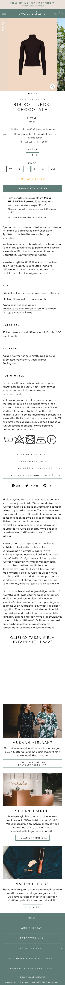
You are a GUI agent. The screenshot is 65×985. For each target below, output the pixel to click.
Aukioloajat (31, 928)
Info (31, 917)
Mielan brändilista (32, 838)
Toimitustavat (32, 948)
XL (43, 169)
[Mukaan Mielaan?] (32, 721)
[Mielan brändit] (32, 789)
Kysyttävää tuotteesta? (32, 468)
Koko (32, 163)
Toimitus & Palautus (32, 454)
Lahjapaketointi (32, 461)
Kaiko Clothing (32, 99)
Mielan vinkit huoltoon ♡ (32, 475)
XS (10, 169)
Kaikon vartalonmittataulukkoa (22, 308)
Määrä (32, 149)
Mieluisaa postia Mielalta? (31, 958)
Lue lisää (32, 907)
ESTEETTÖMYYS (31, 938)
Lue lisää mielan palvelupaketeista (32, 763)
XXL (53, 169)
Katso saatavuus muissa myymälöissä (27, 217)
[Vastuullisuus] (32, 862)
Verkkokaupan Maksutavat (31, 968)
